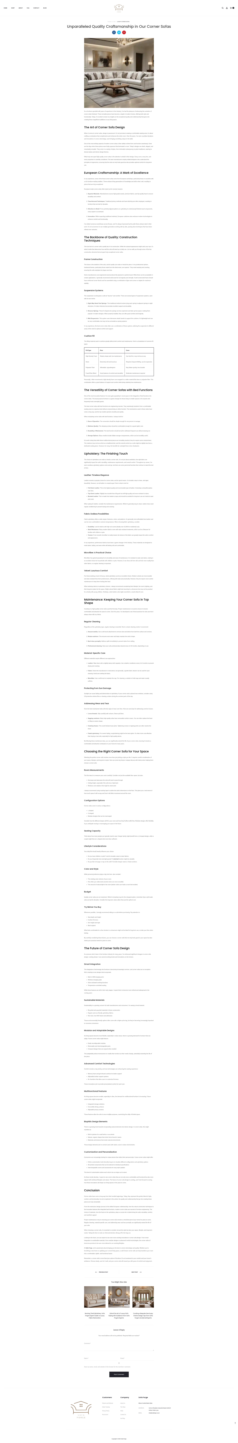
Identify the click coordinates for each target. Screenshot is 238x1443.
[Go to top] (235, 1423)
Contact (36, 8)
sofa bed (116, 859)
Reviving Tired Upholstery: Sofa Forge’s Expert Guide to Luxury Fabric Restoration (95, 1315)
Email (122, 1358)
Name (86, 1358)
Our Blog (122, 1418)
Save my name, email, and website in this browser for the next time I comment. (107, 1367)
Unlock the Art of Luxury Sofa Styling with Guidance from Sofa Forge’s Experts (119, 1315)
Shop (13, 8)
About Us (122, 1403)
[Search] (223, 8)
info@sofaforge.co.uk (154, 1413)
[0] (231, 8)
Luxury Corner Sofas (123, 21)
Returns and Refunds (107, 1403)
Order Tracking (106, 1407)
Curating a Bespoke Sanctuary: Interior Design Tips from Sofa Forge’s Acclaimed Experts (143, 1315)
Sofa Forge (89, 1248)
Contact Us (123, 1414)
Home (5, 8)
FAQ (28, 8)
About (21, 8)
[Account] (227, 8)
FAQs (121, 1411)
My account (105, 1414)
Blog (45, 8)
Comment (87, 1343)
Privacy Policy (105, 1411)
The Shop (122, 1407)
